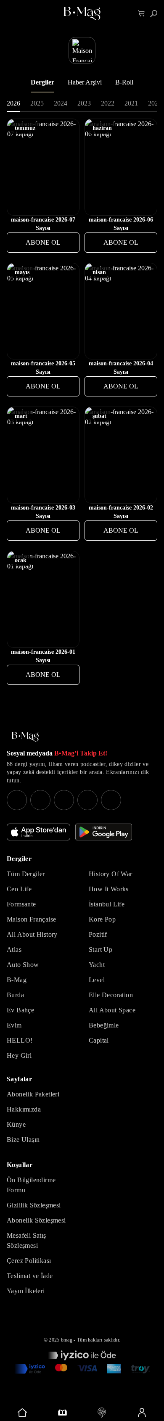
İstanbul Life (106, 904)
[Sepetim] (141, 13)
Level (97, 979)
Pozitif (98, 934)
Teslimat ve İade (30, 1275)
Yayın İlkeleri (26, 1290)
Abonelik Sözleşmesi (36, 1220)
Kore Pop (102, 919)
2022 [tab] (107, 103)
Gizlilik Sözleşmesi (34, 1205)
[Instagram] (17, 800)
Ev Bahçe (20, 1010)
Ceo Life (19, 889)
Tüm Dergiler (26, 873)
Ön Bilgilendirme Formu (31, 1185)
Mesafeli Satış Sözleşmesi (26, 1240)
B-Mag (16, 979)
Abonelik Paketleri (33, 1094)
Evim (14, 1025)
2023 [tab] (84, 103)
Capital (99, 1040)
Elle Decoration (111, 994)
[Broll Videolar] (102, 1413)
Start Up (100, 949)
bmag (66, 1340)
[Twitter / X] (64, 800)
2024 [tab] (60, 103)
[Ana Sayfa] (25, 737)
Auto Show (23, 964)
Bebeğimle (104, 1025)
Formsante (21, 904)
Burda (15, 994)
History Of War (110, 873)
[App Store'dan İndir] (38, 832)
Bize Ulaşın (23, 1139)
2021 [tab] (131, 103)
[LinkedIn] (87, 800)
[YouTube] (40, 800)
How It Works (109, 889)
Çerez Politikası (29, 1260)
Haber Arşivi (85, 82)
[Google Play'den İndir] (103, 832)
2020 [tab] (154, 103)
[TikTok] (111, 800)
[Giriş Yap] (142, 1413)
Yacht (97, 964)
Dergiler (42, 82)
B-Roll (124, 82)
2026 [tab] (13, 103)
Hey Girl (19, 1055)
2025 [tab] (37, 103)
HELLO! (19, 1040)
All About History (32, 934)
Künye (16, 1124)
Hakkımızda (24, 1109)
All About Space (112, 1010)
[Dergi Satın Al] (62, 1413)
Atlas (14, 949)
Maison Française (31, 919)
